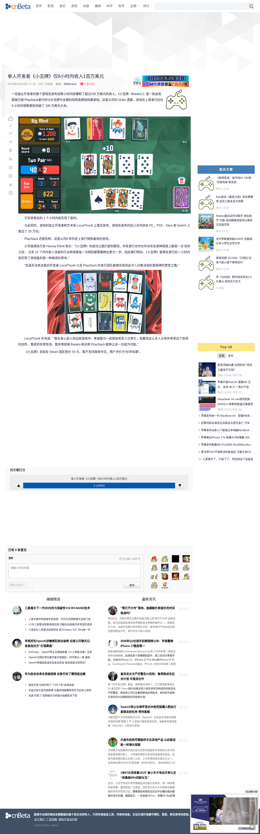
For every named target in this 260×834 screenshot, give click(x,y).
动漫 (86, 6)
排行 (146, 6)
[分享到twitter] (10, 184)
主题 (133, 6)
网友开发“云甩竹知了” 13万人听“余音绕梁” (52, 684)
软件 (121, 6)
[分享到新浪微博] (10, 133)
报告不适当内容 (68, 819)
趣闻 (98, 6)
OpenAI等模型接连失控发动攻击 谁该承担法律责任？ (58, 662)
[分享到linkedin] (10, 193)
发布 (132, 585)
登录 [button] (11, 558)
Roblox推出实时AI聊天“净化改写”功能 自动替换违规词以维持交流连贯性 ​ (234, 220)
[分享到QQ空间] (10, 141)
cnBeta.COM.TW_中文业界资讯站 (18, 6)
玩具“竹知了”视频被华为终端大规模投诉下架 (53, 695)
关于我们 (39, 819)
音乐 (62, 6)
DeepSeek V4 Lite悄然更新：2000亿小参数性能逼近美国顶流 (235, 404)
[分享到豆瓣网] (10, 167)
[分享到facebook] (10, 176)
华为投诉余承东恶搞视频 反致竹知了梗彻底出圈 (55, 673)
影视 (51, 6)
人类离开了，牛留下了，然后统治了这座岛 (228, 459)
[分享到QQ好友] (10, 150)
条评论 (89, 83)
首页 (39, 6)
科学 (110, 6)
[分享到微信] (10, 159)
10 (200, 459)
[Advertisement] (130, 40)
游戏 (74, 6)
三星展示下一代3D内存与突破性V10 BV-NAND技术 (57, 608)
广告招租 (51, 819)
